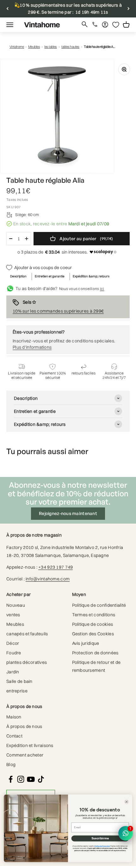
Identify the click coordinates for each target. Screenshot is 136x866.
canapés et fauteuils (27, 634)
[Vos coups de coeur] (116, 25)
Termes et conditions (93, 615)
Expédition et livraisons (29, 745)
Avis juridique (85, 643)
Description (18, 276)
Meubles (34, 47)
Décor (12, 643)
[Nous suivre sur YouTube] (31, 779)
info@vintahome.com (48, 579)
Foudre (13, 653)
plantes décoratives (26, 662)
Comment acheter (24, 755)
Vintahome (16, 47)
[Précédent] (7, 9)
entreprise (17, 691)
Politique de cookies (92, 624)
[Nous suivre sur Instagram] (20, 779)
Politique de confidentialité (99, 605)
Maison (14, 717)
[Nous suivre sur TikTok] (41, 779)
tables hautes (70, 47)
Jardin (12, 672)
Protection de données (95, 653)
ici (102, 288)
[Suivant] (128, 9)
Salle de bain (19, 681)
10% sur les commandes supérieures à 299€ (58, 311)
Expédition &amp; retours (91, 276)
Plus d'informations (32, 347)
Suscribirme (100, 838)
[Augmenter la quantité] (26, 238)
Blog (10, 764)
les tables (50, 47)
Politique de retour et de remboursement (96, 666)
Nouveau (15, 605)
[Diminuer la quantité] (11, 238)
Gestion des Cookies (93, 634)
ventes (13, 615)
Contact (14, 736)
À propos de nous (24, 726)
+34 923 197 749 (55, 567)
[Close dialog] (126, 801)
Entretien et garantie (50, 276)
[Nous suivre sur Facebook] (10, 779)
